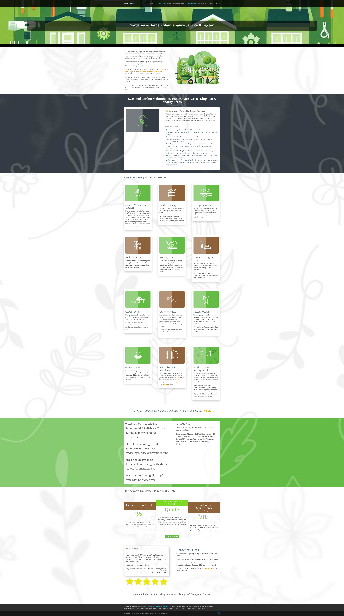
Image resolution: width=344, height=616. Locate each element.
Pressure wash (201, 311)
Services (160, 3)
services (206, 568)
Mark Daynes (132, 613)
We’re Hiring (180, 608)
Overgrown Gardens (204, 205)
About (169, 3)
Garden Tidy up (167, 205)
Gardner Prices (191, 3)
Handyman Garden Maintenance (158, 606)
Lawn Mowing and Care (204, 259)
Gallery (211, 3)
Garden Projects (134, 367)
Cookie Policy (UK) (202, 608)
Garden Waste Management (201, 369)
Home (152, 3)
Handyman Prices (178, 3)
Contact (218, 3)
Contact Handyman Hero (165, 608)
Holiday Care (166, 257)
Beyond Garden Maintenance (167, 369)
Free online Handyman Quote (146, 608)
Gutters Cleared (167, 311)
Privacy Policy (190, 608)
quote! (207, 410)
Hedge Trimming (134, 257)
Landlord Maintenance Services (203, 606)
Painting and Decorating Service (181, 606)
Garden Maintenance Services (136, 206)
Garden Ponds (133, 311)
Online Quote (202, 3)
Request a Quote (172, 536)
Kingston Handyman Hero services (135, 606)
